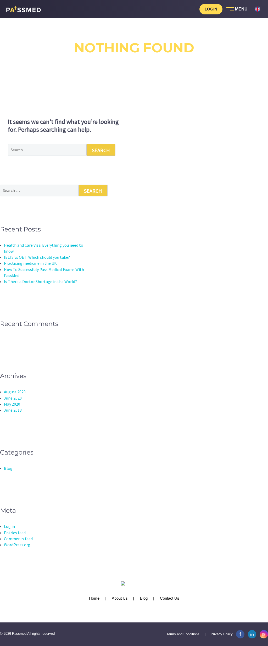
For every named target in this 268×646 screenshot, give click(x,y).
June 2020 (13, 398)
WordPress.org (17, 544)
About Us (120, 598)
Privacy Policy (222, 634)
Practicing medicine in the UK (30, 263)
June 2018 (13, 410)
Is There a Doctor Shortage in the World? (40, 281)
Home (94, 598)
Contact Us (169, 598)
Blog (8, 468)
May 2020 (12, 404)
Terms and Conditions (182, 634)
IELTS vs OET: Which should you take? (37, 257)
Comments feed (18, 538)
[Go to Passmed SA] (257, 37)
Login (211, 9)
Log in (9, 526)
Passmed (19, 634)
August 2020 (15, 391)
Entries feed (15, 532)
